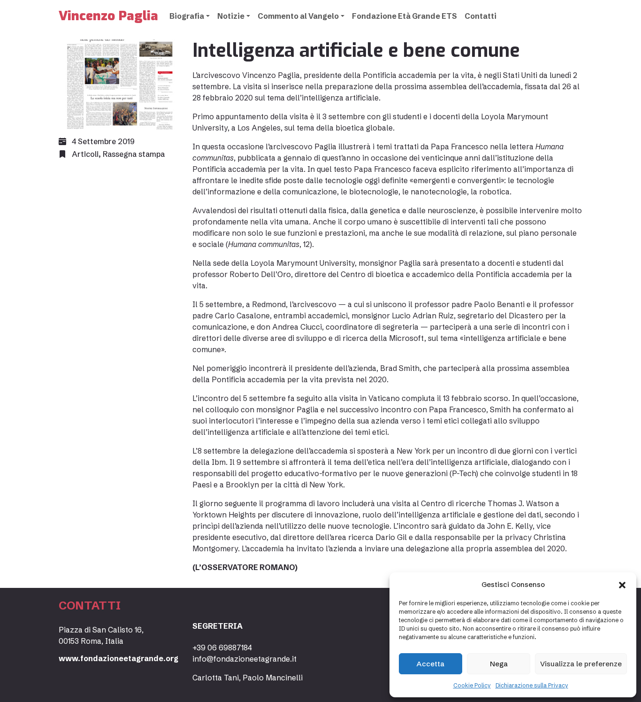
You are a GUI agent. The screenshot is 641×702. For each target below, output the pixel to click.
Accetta (430, 663)
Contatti (480, 16)
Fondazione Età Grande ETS (404, 16)
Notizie (230, 16)
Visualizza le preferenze (581, 663)
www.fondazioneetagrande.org (118, 658)
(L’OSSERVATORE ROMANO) (245, 567)
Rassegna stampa (134, 154)
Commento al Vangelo (298, 16)
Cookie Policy (472, 685)
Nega (499, 663)
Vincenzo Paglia (108, 15)
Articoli (85, 154)
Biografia (186, 16)
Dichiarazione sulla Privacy (532, 685)
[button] (622, 584)
